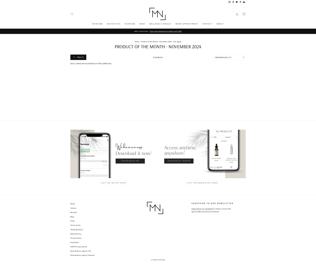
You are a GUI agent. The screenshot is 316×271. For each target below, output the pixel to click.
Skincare (97, 24)
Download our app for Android (82, 255)
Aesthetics (113, 24)
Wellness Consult (160, 24)
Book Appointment (187, 24)
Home (137, 41)
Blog (72, 216)
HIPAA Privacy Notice (78, 246)
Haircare (130, 24)
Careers (73, 208)
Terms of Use (75, 225)
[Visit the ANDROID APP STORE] (202, 154)
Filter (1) (80, 57)
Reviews (73, 212)
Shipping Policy (76, 229)
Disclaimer (74, 242)
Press (72, 221)
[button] (72, 14)
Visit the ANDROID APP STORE (202, 183)
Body (142, 24)
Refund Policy (75, 234)
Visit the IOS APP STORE (113, 183)
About (220, 24)
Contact (207, 24)
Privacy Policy (76, 238)
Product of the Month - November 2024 (156, 41)
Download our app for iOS (80, 251)
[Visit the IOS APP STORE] (113, 154)
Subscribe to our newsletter (202, 209)
